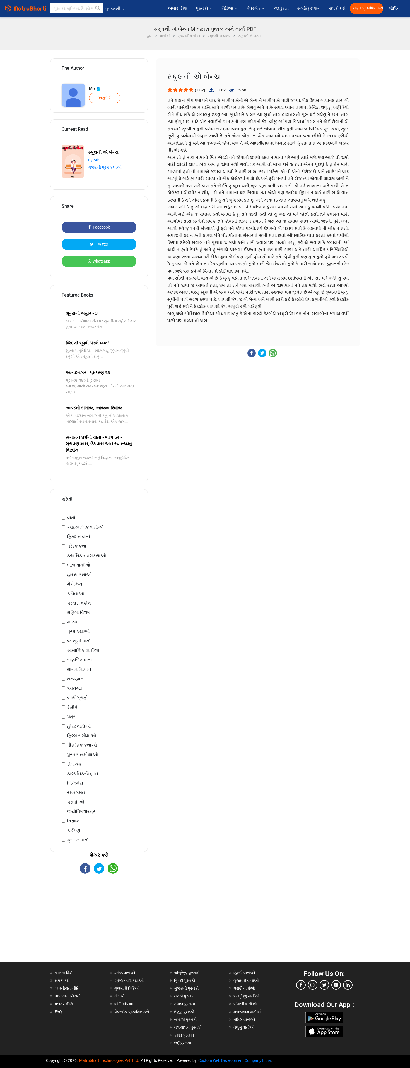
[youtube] (336, 985)
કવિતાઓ (75, 593)
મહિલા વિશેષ (78, 612)
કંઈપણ (73, 830)
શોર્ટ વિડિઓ (123, 1004)
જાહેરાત (281, 8)
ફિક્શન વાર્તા (78, 536)
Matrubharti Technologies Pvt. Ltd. (110, 1060)
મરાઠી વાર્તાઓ (244, 988)
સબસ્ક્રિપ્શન (308, 8)
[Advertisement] (99, 922)
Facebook (101, 227)
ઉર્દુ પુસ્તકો (182, 1043)
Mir (92, 88)
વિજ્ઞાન (73, 821)
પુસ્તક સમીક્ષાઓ (82, 754)
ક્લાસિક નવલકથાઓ (86, 555)
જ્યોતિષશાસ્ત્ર (81, 811)
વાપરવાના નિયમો (68, 996)
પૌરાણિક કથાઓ (82, 745)
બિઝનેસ (75, 783)
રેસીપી (73, 707)
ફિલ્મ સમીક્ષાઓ (81, 735)
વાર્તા (71, 517)
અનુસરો (105, 97)
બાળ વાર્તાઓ (78, 565)
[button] (98, 8)
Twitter (101, 244)
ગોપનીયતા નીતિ (67, 988)
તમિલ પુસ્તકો (184, 1004)
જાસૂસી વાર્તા (79, 641)
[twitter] (324, 985)
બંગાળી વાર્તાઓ (245, 1004)
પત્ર (71, 716)
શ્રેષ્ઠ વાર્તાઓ (124, 972)
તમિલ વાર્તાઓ (244, 1019)
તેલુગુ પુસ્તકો (184, 1011)
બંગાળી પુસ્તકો (185, 1019)
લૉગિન (394, 8)
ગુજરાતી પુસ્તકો (186, 988)
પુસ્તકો (202, 8)
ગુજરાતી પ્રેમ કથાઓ (105, 167)
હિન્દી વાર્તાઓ (244, 972)
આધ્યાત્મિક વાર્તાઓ (85, 527)
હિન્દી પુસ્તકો (184, 980)
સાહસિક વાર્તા (79, 659)
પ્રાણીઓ (75, 802)
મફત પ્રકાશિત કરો (368, 8)
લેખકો (119, 996)
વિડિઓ (227, 8)
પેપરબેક (254, 8)
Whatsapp (101, 261)
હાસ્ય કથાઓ (79, 574)
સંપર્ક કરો (337, 8)
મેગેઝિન (74, 584)
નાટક (72, 622)
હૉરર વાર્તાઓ (79, 726)
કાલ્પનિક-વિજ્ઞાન (82, 773)
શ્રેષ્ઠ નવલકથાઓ (129, 980)
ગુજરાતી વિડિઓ (126, 988)
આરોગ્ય (74, 688)
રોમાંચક (74, 764)
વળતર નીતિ (64, 1004)
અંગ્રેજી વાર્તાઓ (246, 996)
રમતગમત (76, 792)
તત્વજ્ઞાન (75, 678)
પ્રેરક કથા (76, 546)
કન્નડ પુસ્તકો (184, 1035)
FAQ (58, 1011)
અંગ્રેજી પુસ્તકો (187, 972)
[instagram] (312, 985)
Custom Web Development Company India (234, 1060)
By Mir (93, 160)
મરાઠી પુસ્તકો (184, 996)
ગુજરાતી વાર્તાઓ (246, 980)
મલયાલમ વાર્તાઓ (247, 1011)
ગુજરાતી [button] (112, 8)
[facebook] (301, 985)
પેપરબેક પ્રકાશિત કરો (131, 1011)
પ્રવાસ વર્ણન (79, 603)
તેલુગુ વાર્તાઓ (243, 1027)
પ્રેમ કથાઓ (78, 631)
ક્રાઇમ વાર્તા (78, 840)
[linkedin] (348, 985)
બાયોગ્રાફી (77, 697)
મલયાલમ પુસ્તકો (188, 1027)
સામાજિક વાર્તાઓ (83, 650)
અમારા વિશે (177, 8)
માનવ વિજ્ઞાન (79, 669)
